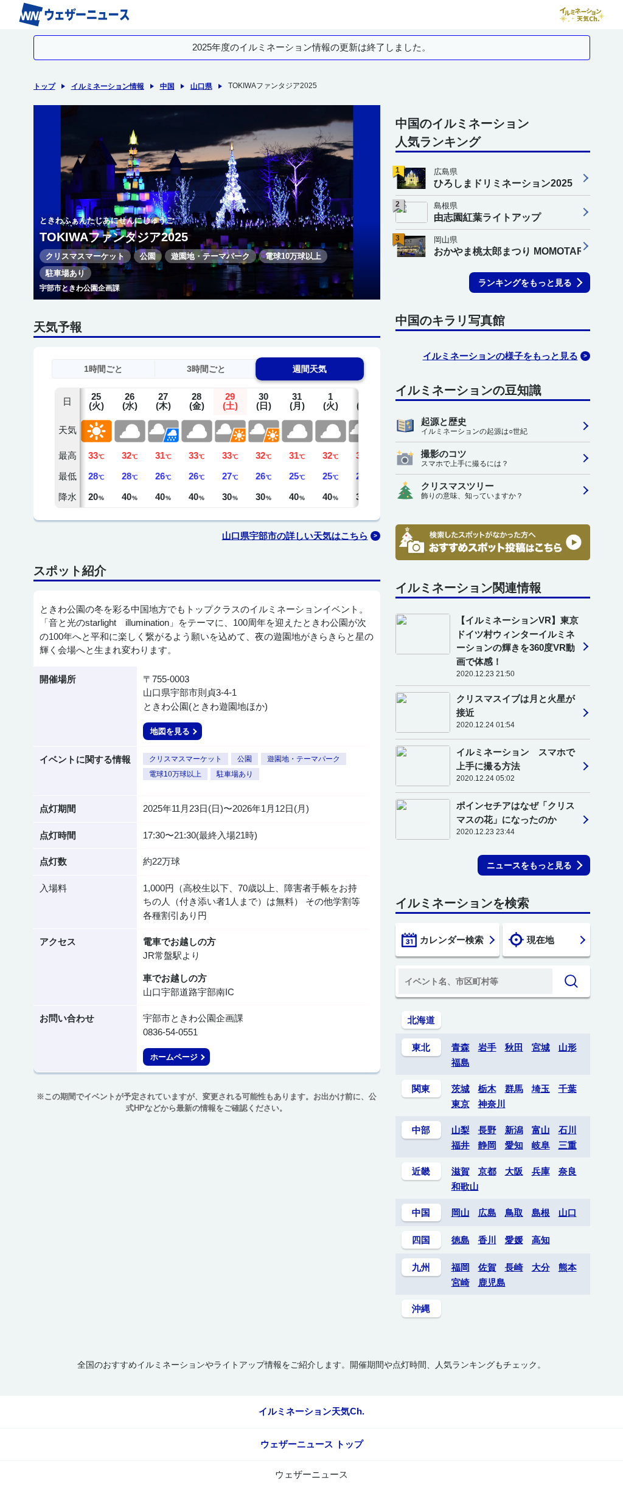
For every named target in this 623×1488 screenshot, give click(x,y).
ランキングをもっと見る (525, 282)
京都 (487, 1171)
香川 (487, 1240)
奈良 (568, 1171)
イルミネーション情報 (107, 86)
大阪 (514, 1171)
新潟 (514, 1130)
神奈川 (492, 1104)
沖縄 (421, 1308)
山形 (568, 1047)
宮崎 (460, 1282)
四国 (421, 1240)
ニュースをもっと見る (529, 865)
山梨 (460, 1130)
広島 (487, 1212)
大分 (541, 1267)
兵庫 (541, 1171)
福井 (460, 1145)
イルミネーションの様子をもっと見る (500, 356)
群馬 (514, 1088)
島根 (541, 1212)
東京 (460, 1104)
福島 (460, 1062)
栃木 (487, 1088)
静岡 (487, 1145)
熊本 (568, 1267)
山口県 (201, 86)
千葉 (568, 1088)
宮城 (541, 1047)
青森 (460, 1047)
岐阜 (541, 1145)
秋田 (514, 1047)
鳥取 (514, 1212)
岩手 (487, 1047)
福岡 (460, 1267)
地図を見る (170, 731)
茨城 (460, 1088)
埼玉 (541, 1088)
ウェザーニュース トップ (311, 1444)
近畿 (421, 1171)
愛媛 (514, 1240)
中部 (421, 1130)
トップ (44, 86)
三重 (568, 1145)
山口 (568, 1212)
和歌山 (465, 1186)
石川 (568, 1130)
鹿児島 (492, 1282)
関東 (421, 1088)
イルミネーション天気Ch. (311, 1411)
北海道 (421, 1020)
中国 (167, 86)
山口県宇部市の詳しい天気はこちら (295, 535)
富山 (541, 1130)
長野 (487, 1130)
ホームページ (174, 1056)
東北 (421, 1047)
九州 (421, 1267)
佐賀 (487, 1267)
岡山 (460, 1212)
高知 (541, 1240)
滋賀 (460, 1171)
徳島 (460, 1240)
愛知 (514, 1145)
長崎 (514, 1267)
